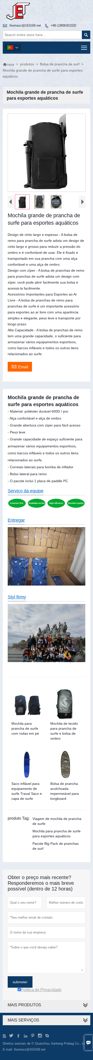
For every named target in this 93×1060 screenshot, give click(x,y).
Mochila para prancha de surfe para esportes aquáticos (56, 833)
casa (8, 64)
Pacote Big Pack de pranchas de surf (55, 846)
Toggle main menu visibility (84, 47)
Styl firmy (17, 596)
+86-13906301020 (63, 25)
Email (19, 366)
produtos (27, 64)
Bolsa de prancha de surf (59, 64)
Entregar (16, 520)
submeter (20, 982)
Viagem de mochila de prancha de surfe (56, 821)
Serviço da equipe (25, 490)
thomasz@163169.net (25, 25)
